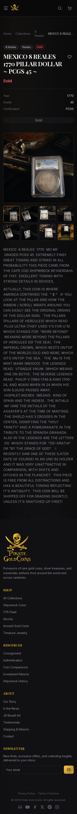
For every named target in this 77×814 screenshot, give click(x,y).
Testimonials (11, 722)
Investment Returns (16, 674)
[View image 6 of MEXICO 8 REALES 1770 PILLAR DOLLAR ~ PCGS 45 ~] (29, 232)
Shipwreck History (15, 681)
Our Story (9, 701)
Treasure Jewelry (15, 633)
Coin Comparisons (15, 667)
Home (7, 33)
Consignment (12, 653)
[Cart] (70, 8)
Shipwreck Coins (14, 605)
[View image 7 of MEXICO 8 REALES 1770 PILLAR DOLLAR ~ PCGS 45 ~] (47, 232)
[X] (42, 807)
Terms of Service (48, 793)
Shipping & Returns (16, 729)
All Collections (12, 598)
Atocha (8, 619)
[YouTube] (27, 807)
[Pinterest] (50, 807)
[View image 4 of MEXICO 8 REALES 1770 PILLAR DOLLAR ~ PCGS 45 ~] (65, 214)
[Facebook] (35, 807)
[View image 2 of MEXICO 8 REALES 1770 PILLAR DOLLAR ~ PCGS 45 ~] (29, 214)
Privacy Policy (26, 793)
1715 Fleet (9, 612)
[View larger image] (38, 168)
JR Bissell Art (12, 715)
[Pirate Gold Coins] (15, 8)
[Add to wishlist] (70, 57)
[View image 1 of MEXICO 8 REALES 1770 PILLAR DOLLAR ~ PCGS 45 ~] (11, 214)
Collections (22, 33)
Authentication (12, 660)
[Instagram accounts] (57, 807)
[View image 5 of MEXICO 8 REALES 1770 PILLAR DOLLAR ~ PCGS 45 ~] (11, 232)
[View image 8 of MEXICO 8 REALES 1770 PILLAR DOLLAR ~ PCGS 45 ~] (65, 232)
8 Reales (39, 33)
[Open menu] (5, 8)
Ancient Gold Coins (16, 626)
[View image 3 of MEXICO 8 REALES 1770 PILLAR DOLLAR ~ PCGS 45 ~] (47, 214)
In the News (11, 708)
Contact (8, 736)
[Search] (60, 8)
